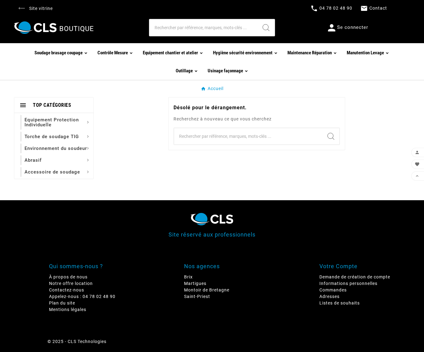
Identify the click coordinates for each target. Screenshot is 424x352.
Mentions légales (67, 309)
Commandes (333, 289)
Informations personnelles (348, 283)
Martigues (195, 283)
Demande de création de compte (354, 276)
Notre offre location (71, 283)
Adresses (329, 296)
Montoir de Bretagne (206, 289)
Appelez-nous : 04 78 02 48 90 (82, 296)
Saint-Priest (197, 296)
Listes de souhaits (339, 302)
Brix (188, 276)
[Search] (266, 27)
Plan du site (62, 302)
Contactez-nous (66, 289)
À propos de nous (68, 276)
